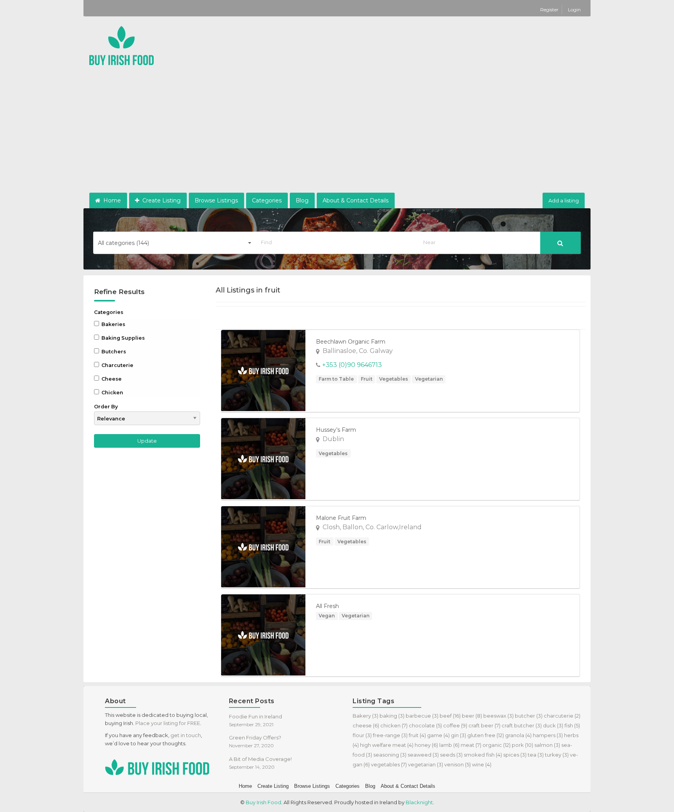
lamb (449, 745)
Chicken (111, 392)
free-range (390, 735)
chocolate (425, 725)
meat (471, 745)
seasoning (389, 755)
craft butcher (522, 725)
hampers (548, 735)
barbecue (422, 716)
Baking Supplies (122, 338)
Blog (302, 200)
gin (458, 735)
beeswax (498, 716)
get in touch (185, 735)
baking (392, 716)
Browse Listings (216, 200)
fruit (417, 735)
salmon (547, 745)
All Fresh (327, 606)
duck (553, 725)
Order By (106, 407)
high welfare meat (386, 745)
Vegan (327, 616)
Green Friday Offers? (255, 737)
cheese (366, 725)
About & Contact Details (355, 200)
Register (550, 9)
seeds (451, 755)
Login (574, 9)
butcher (529, 716)
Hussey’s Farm (336, 429)
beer (472, 716)
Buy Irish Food (263, 802)
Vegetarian (429, 379)
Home (111, 200)
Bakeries (112, 324)
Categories (267, 200)
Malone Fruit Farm (341, 517)
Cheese (111, 379)
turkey (557, 755)
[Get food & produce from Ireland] (121, 45)
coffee (455, 725)
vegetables (389, 764)
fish (572, 725)
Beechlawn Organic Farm (350, 341)
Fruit (366, 379)
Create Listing (161, 200)
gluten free (485, 735)
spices (515, 755)
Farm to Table (336, 379)
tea (536, 755)
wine (481, 764)
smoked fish (483, 755)
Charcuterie (116, 365)
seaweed (423, 755)
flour (362, 735)
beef (450, 716)
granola (518, 735)
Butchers (113, 352)
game (438, 735)
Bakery (365, 716)
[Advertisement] (337, 134)
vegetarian (425, 764)
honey (426, 745)
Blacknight (419, 802)
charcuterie (562, 716)
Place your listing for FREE (167, 723)
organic (496, 745)
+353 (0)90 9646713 (352, 365)
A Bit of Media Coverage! (260, 759)
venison (457, 764)
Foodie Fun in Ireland (255, 716)
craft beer (484, 725)
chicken (394, 725)
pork (522, 745)
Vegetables (393, 379)
